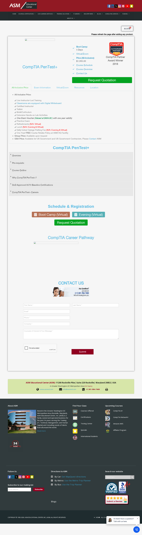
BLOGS (99, 14)
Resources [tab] (79, 87)
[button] (71, 155)
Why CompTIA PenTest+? (24, 177)
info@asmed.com (69, 389)
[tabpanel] (71, 117)
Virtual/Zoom (82, 54)
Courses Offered (87, 411)
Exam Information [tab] (42, 87)
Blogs (53, 501)
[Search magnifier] (132, 477)
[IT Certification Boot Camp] (22, 4)
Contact (92, 139)
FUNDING (125, 14)
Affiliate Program (119, 430)
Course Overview (84, 69)
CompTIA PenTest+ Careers (25, 192)
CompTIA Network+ (120, 417)
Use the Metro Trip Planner (77, 480)
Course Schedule (84, 65)
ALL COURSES (105, 517)
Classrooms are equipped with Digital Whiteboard (39, 103)
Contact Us (81, 73)
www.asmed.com (46, 389)
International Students (89, 436)
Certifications (86, 417)
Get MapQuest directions (74, 476)
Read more (41, 431)
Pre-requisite (18, 163)
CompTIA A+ (118, 411)
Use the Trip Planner (72, 484)
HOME (14, 14)
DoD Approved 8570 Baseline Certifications (32, 185)
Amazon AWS (118, 424)
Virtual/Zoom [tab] (62, 87)
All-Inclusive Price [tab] (20, 87)
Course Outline (19, 170)
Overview (16, 155)
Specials (84, 430)
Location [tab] (94, 87)
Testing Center (86, 423)
